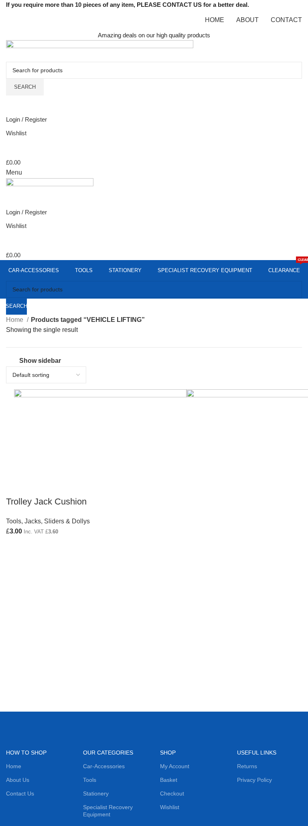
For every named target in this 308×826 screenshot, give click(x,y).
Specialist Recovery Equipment (108, 811)
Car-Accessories (104, 766)
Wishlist (169, 807)
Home (15, 319)
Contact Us (20, 793)
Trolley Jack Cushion (46, 501)
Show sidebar (40, 360)
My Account (174, 766)
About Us (17, 780)
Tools (13, 521)
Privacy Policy (254, 780)
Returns (247, 766)
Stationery (96, 793)
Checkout (172, 793)
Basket (168, 780)
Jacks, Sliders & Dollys (57, 521)
